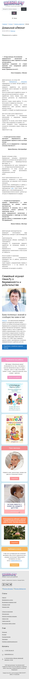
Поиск (23, 9)
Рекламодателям (6, 637)
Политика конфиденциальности (9, 641)
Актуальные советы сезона (8, 623)
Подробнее (14, 478)
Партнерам (5, 639)
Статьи (4, 593)
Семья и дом (5, 618)
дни (12, 188)
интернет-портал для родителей (10, 576)
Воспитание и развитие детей (9, 602)
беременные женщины (18, 81)
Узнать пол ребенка (14, 377)
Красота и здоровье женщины (9, 616)
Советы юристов (6, 621)
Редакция (4, 632)
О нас (4, 628)
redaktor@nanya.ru (16, 560)
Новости (4, 597)
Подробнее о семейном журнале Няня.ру (13, 347)
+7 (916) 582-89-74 (9, 650)
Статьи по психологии (7, 611)
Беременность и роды (7, 600)
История (4, 634)
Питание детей (5, 607)
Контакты (5, 646)
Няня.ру (4, 320)
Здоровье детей (6, 604)
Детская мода (5, 614)
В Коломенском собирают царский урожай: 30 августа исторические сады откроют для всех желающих (14, 520)
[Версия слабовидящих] (14, 13)
